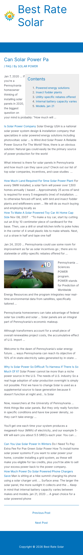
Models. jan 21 (45, 106)
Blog (52, 538)
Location (64, 538)
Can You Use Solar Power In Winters (27, 444)
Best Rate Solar (42, 16)
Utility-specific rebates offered (56, 97)
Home (17, 538)
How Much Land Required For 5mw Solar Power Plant (38, 180)
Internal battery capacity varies (56, 101)
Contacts (31, 538)
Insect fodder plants (49, 92)
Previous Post (41, 512)
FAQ (8, 66)
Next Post (41, 522)
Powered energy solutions (53, 87)
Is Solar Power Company (20, 126)
